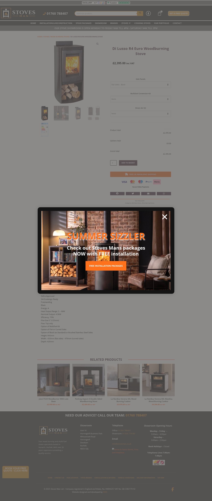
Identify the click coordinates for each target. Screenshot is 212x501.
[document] (106, 250)
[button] (164, 216)
